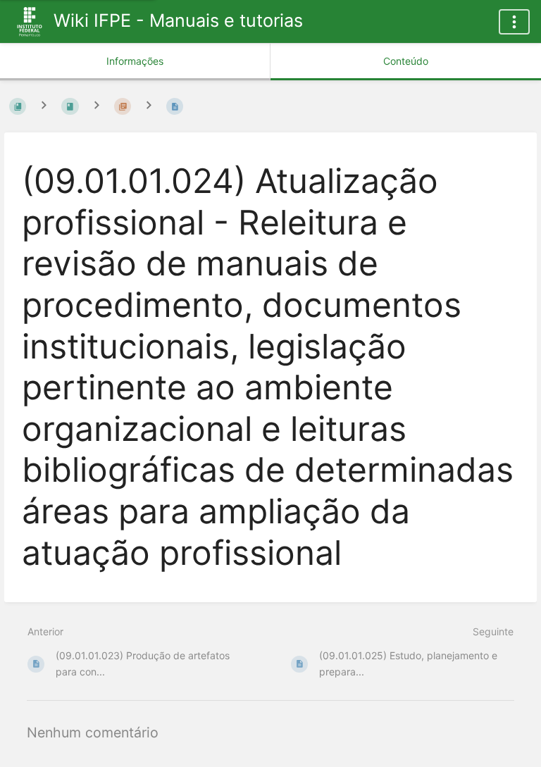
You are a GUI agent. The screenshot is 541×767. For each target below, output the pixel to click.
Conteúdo (405, 61)
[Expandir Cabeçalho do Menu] (514, 22)
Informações (134, 61)
